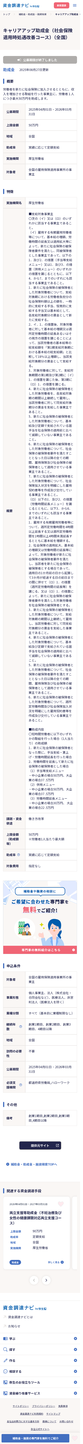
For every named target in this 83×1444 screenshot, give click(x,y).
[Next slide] (46, 1280)
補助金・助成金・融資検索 (33, 14)
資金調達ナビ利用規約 (31, 1413)
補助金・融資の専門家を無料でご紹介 (35, 1438)
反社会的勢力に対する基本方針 (23, 1421)
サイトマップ (53, 1413)
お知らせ (14, 1326)
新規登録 (61, 5)
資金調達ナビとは (20, 1317)
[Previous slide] (34, 1280)
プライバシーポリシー (43, 1406)
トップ (6, 14)
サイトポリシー (21, 1406)
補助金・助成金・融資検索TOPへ (34, 1164)
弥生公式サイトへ (40, 1429)
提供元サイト (40, 1145)
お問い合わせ (66, 1421)
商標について (49, 1421)
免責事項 (63, 1406)
